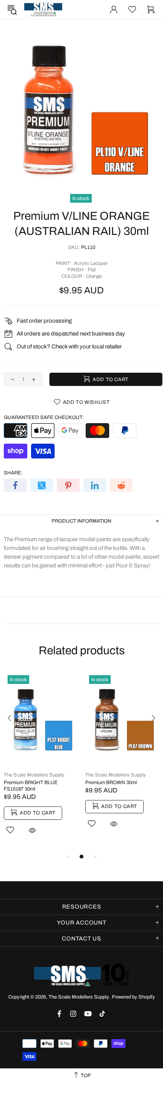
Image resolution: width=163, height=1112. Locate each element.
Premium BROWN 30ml (111, 782)
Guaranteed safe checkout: (44, 417)
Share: (13, 473)
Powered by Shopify (133, 997)
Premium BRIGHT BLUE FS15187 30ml (31, 786)
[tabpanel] (41, 761)
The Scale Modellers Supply (43, 9)
